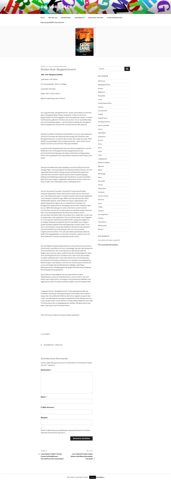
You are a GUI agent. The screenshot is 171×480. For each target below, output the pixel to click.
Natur (100, 177)
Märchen (101, 166)
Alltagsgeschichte (104, 84)
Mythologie (102, 174)
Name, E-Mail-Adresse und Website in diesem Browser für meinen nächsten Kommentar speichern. (65, 431)
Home (43, 17)
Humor (100, 129)
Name (44, 397)
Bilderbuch (101, 92)
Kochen (100, 140)
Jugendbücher (80, 17)
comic (100, 99)
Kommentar (46, 370)
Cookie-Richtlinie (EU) (114, 17)
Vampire (101, 218)
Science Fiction (103, 196)
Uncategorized (103, 214)
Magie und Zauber (104, 162)
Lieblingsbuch (102, 159)
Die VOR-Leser (56, 7)
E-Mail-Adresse (48, 407)
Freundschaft (102, 110)
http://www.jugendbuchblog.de (108, 244)
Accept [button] (92, 477)
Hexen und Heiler (103, 125)
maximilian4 (61, 66)
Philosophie (102, 188)
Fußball (100, 114)
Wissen (100, 229)
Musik (100, 170)
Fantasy (100, 107)
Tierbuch (101, 211)
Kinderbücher (66, 17)
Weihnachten (102, 225)
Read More (100, 477)
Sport (100, 203)
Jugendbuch (49, 345)
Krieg (100, 144)
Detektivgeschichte (105, 103)
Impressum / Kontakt (95, 17)
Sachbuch (101, 192)
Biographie (101, 96)
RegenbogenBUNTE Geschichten (52, 22)
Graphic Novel (102, 118)
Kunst (100, 151)
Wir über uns (52, 17)
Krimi (99, 148)
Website (44, 418)
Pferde (100, 185)
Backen (100, 88)
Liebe (100, 155)
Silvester (101, 199)
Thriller (58, 345)
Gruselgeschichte (104, 122)
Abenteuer (101, 81)
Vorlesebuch (102, 222)
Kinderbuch (101, 136)
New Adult (101, 181)
